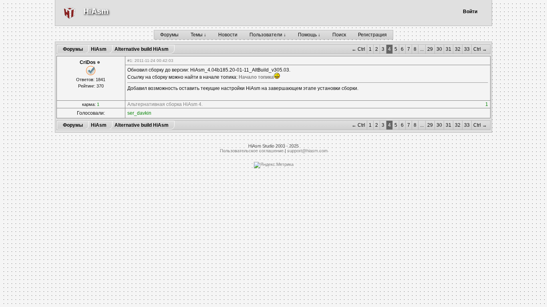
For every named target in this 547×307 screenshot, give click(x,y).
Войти (470, 11)
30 (439, 49)
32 (458, 49)
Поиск (339, 35)
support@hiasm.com (307, 150)
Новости (227, 35)
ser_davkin (139, 113)
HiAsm (96, 11)
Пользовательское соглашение (252, 150)
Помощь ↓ (309, 35)
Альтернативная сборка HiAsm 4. (165, 104)
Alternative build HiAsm (142, 49)
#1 (129, 60)
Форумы (169, 35)
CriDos (88, 62)
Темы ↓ (198, 35)
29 (430, 49)
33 (467, 49)
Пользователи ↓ (267, 35)
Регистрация (372, 35)
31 (448, 49)
